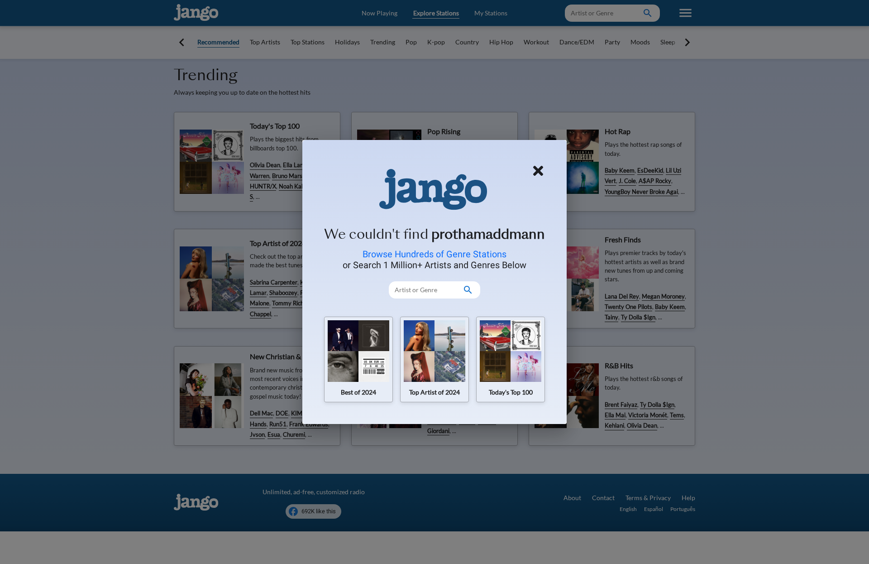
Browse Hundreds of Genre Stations (434, 254)
